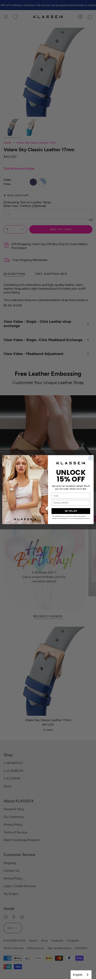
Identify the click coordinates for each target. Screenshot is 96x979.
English (77, 974)
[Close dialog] (91, 458)
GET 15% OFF (71, 511)
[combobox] (81, 974)
